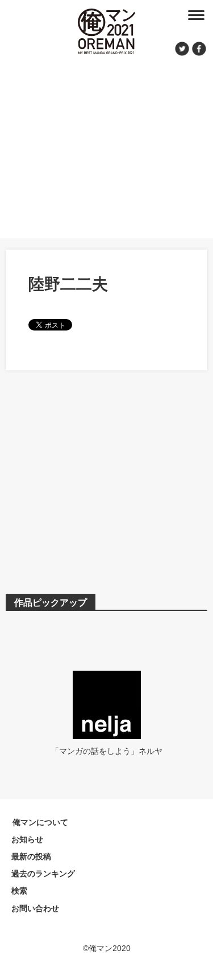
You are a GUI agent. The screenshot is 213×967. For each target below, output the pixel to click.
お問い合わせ (35, 908)
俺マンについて (40, 822)
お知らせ (27, 839)
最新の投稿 (31, 856)
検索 (19, 890)
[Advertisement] (106, 145)
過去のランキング (43, 873)
